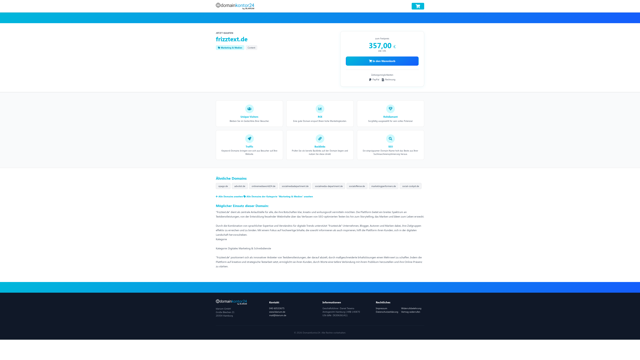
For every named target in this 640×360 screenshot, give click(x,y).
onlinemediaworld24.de (263, 186)
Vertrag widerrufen (410, 311)
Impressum (381, 308)
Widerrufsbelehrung (411, 308)
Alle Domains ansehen (231, 196)
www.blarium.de (277, 311)
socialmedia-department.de (329, 186)
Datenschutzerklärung (387, 311)
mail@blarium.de (277, 315)
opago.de (223, 186)
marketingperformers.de (383, 186)
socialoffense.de (357, 186)
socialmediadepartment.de (295, 186)
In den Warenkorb (383, 61)
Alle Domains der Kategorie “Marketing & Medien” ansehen (279, 196)
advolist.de (239, 186)
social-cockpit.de (410, 186)
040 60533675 (276, 308)
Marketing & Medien (231, 47)
